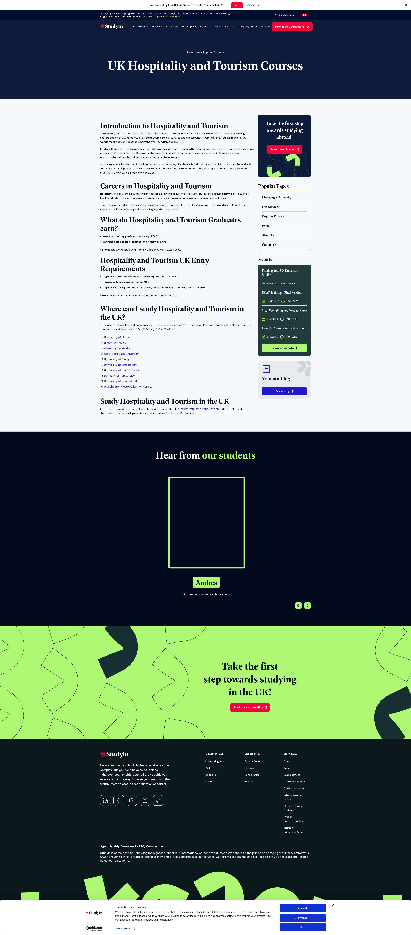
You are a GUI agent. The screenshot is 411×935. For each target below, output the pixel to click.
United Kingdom (215, 761)
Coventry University (117, 348)
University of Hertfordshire (122, 370)
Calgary (157, 16)
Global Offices (292, 774)
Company (243, 26)
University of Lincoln (117, 337)
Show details (123, 928)
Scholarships (252, 774)
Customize (301, 917)
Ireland (209, 781)
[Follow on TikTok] (158, 800)
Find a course (141, 26)
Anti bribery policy (295, 781)
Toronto (147, 16)
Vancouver (174, 16)
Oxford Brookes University (121, 354)
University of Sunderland (120, 381)
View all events (283, 348)
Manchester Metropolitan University (128, 386)
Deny (303, 927)
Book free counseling (289, 27)
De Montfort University (119, 376)
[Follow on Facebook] (118, 800)
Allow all (303, 908)
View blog (283, 391)
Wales (209, 768)
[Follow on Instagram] (145, 800)
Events (249, 781)
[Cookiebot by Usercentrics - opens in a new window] (94, 928)
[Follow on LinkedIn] (105, 800)
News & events (222, 26)
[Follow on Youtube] (132, 800)
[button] (307, 606)
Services (175, 26)
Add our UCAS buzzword (151, 13)
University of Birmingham (120, 365)
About (287, 761)
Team (287, 768)
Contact (261, 26)
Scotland (211, 774)
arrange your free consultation (198, 409)
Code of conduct (294, 788)
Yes (237, 5)
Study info (158, 26)
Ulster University (115, 343)
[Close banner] (333, 905)
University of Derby (117, 359)
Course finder (253, 761)
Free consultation (283, 149)
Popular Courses (197, 26)
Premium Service (116, 413)
